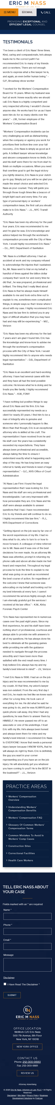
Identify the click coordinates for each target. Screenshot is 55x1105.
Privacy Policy (33, 1095)
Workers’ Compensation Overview (22, 798)
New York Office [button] (27, 1046)
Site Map (21, 1095)
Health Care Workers (20, 860)
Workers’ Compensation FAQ (25, 817)
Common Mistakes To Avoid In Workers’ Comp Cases (26, 837)
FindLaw (39, 1098)
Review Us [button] (27, 1073)
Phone (7, 924)
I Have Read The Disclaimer (23, 984)
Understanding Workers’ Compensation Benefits (22, 809)
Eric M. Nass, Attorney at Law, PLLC (26, 1090)
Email (7, 939)
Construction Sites (19, 846)
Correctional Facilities (21, 853)
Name (7, 909)
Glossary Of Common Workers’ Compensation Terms (26, 826)
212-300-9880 (32, 1061)
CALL (47, 12)
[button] (9, 11)
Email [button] (29, 12)
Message (8, 954)
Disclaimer (9, 977)
